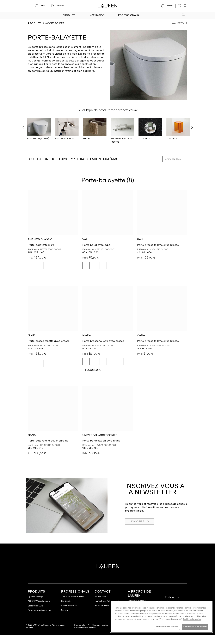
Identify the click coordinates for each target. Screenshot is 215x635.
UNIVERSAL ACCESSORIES (99, 435)
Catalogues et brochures (39, 610)
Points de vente (101, 606)
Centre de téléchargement (73, 596)
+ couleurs (91, 370)
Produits (69, 15)
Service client (100, 596)
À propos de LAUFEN (139, 593)
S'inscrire (137, 521)
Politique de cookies (192, 619)
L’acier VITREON (35, 606)
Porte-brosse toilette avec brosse (158, 245)
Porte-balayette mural (41, 245)
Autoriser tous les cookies (195, 626)
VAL (84, 239)
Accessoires (54, 23)
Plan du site (79, 625)
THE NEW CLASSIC (40, 239)
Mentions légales (100, 625)
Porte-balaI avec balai (96, 245)
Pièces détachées (69, 606)
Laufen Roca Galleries (104, 601)
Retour (182, 23)
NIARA (86, 335)
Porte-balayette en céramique (101, 440)
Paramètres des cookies (167, 626)
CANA (141, 335)
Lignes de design (35, 597)
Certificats (66, 601)
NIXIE (31, 335)
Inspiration (97, 15)
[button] (183, 13)
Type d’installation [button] (85, 159)
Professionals (128, 15)
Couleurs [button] (59, 159)
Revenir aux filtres (208, 598)
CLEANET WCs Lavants (39, 601)
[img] (31, 265)
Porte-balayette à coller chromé (48, 440)
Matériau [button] (110, 159)
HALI (140, 239)
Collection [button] (38, 159)
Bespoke (65, 610)
